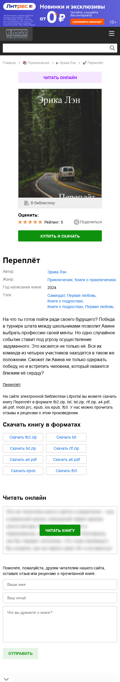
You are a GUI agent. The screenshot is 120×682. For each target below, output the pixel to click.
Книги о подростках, (65, 306)
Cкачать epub (23, 470)
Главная (9, 63)
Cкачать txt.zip (23, 448)
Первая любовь (99, 306)
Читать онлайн (60, 77)
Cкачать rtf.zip (66, 448)
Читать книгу (60, 530)
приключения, (60, 280)
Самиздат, (56, 295)
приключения (38, 63)
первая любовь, (82, 295)
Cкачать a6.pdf (66, 459)
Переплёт (12, 384)
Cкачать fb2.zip (23, 437)
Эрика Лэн (67, 63)
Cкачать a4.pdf (23, 459)
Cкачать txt (66, 437)
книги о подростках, (65, 301)
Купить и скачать (60, 236)
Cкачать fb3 (66, 470)
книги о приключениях (95, 280)
